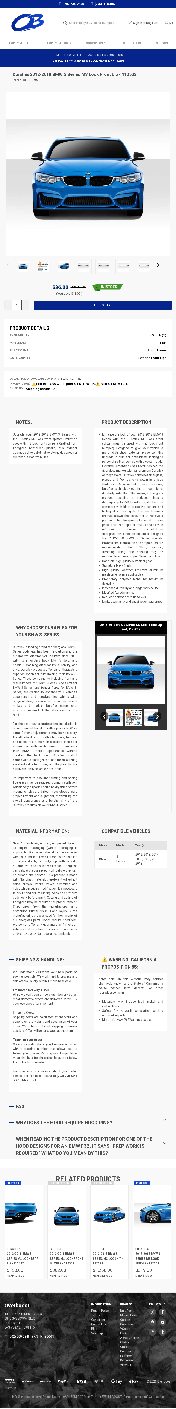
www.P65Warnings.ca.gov (134, 1019)
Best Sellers (131, 43)
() (170, 23)
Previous (8, 266)
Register (152, 23)
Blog (94, 1328)
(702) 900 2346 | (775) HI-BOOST (32, 1336)
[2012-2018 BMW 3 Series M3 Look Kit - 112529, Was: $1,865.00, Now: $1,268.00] (109, 1215)
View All (125, 1365)
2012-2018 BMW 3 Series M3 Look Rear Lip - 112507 (22, 1258)
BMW (102, 859)
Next (157, 266)
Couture (125, 1351)
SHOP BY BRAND (96, 43)
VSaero (125, 1328)
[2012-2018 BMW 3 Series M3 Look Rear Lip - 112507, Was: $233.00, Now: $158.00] (23, 1215)
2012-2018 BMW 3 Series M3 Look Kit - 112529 (108, 1258)
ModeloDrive (128, 1315)
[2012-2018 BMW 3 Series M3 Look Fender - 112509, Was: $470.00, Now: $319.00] (152, 1215)
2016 (147, 859)
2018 (138, 863)
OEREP (125, 1342)
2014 (155, 854)
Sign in (137, 23)
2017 (155, 859)
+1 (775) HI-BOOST (109, 1396)
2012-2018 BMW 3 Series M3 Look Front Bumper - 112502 (66, 1258)
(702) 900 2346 (73, 4)
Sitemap (97, 1333)
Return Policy (100, 1310)
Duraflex (21, 74)
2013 (147, 854)
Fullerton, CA (71, 379)
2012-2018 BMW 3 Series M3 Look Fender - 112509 (147, 1258)
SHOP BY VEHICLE (19, 43)
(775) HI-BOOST (105, 4)
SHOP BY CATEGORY (58, 43)
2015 (138, 859)
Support (162, 43)
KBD (123, 1333)
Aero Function (129, 1338)
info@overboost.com (26, 1396)
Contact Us (98, 1324)
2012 (138, 854)
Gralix (124, 1347)
